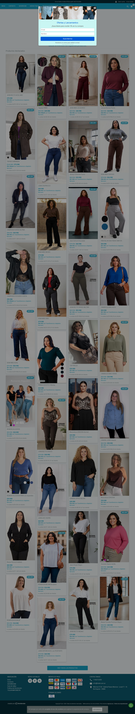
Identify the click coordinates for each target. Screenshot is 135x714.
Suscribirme (67, 39)
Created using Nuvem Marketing (67, 44)
